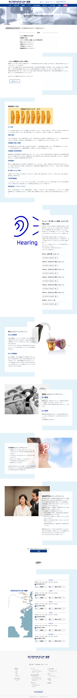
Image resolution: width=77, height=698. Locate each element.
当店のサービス (15, 81)
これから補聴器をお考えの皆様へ (27, 35)
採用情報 (65, 5)
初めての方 (45, 5)
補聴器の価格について (35, 680)
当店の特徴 (17, 680)
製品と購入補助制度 (35, 675)
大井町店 (17, 670)
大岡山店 (17, 674)
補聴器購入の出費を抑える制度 (36, 678)
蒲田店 (17, 672)
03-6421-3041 (40, 627)
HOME (10, 5)
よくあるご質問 (52, 5)
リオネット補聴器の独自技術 (36, 677)
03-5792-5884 (40, 595)
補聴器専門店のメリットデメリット (27, 48)
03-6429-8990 (40, 617)
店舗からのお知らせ (52, 675)
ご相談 (43, 1)
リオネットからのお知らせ (53, 676)
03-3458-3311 (62, 1)
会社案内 (59, 5)
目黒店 (17, 671)
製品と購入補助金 (37, 5)
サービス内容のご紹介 (35, 670)
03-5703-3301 (40, 606)
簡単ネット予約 (57, 586)
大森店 (17, 673)
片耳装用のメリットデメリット (26, 46)
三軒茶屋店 (17, 676)
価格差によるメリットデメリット (27, 44)
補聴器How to (34, 686)
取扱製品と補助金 (34, 676)
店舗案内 (23, 5)
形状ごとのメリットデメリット (26, 42)
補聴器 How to (39, 28)
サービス (29, 5)
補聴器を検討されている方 (12, 28)
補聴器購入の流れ (24, 37)
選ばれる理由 (16, 5)
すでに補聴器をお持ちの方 (27, 28)
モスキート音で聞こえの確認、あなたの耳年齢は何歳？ (31, 40)
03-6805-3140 (40, 638)
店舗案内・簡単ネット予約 (51, 1)
